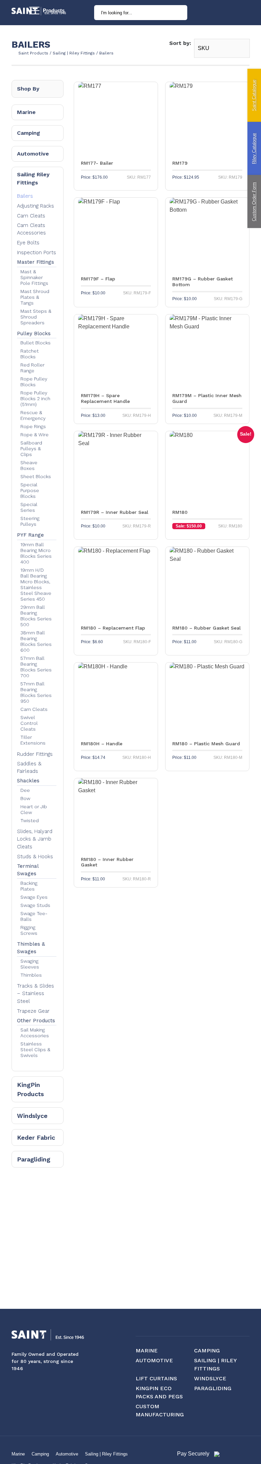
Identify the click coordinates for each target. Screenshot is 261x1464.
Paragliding (33, 1159)
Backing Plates (28, 886)
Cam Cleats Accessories (31, 229)
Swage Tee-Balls (34, 916)
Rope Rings (33, 426)
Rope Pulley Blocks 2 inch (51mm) (35, 398)
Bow (25, 798)
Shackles (28, 781)
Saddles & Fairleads (29, 768)
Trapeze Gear (33, 1011)
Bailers (25, 196)
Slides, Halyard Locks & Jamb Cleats (34, 839)
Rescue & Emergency (33, 415)
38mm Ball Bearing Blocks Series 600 (36, 641)
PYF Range (30, 535)
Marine (26, 112)
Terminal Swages (28, 870)
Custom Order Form (254, 201)
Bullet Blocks (35, 342)
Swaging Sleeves (29, 964)
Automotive (33, 153)
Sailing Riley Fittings (33, 178)
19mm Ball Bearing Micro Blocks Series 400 (36, 553)
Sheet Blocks (35, 476)
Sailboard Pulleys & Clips (31, 448)
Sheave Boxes (28, 465)
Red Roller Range (32, 367)
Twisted (29, 820)
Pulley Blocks (34, 333)
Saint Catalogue (254, 95)
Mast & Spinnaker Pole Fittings (34, 277)
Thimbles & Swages (31, 948)
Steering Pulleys (29, 521)
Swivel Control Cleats (29, 723)
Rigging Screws (28, 930)
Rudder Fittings (35, 754)
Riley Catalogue (254, 148)
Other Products (36, 1021)
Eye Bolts (28, 243)
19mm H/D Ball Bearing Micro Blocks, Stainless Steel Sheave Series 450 (35, 584)
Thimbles (31, 975)
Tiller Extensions (33, 740)
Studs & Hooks (35, 856)
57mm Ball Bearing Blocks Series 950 (36, 692)
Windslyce (32, 1115)
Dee (25, 790)
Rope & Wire (34, 434)
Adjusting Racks (35, 206)
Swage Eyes (34, 897)
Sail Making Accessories (34, 1032)
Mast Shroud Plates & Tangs (34, 297)
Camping (28, 133)
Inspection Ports (36, 252)
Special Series (28, 507)
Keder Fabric (36, 1137)
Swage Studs (35, 905)
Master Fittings (35, 262)
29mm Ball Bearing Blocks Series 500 (36, 615)
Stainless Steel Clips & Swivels (35, 1049)
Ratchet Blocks (29, 353)
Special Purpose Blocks (29, 490)
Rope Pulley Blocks (33, 381)
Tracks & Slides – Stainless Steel (35, 993)
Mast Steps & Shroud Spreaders (35, 316)
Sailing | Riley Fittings (106, 1454)
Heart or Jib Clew (33, 809)
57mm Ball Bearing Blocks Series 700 (36, 666)
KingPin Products (30, 1089)
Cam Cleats (31, 216)
